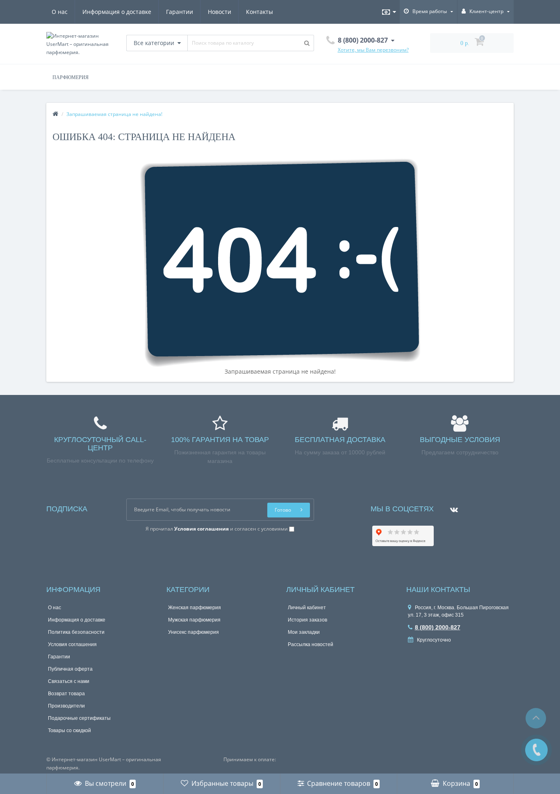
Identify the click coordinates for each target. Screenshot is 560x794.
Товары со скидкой (69, 730)
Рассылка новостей (310, 644)
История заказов (307, 620)
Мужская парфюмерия (194, 620)
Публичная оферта (70, 669)
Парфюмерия (70, 77)
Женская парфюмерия (194, 607)
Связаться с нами (68, 681)
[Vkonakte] (452, 507)
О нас (60, 12)
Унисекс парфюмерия (193, 632)
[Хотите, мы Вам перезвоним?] (536, 750)
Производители (66, 706)
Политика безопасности (76, 632)
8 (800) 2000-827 (437, 627)
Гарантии (179, 12)
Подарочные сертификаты (79, 718)
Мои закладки (304, 632)
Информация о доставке (116, 12)
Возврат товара (66, 693)
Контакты (259, 12)
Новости (219, 12)
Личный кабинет (307, 607)
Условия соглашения (72, 644)
